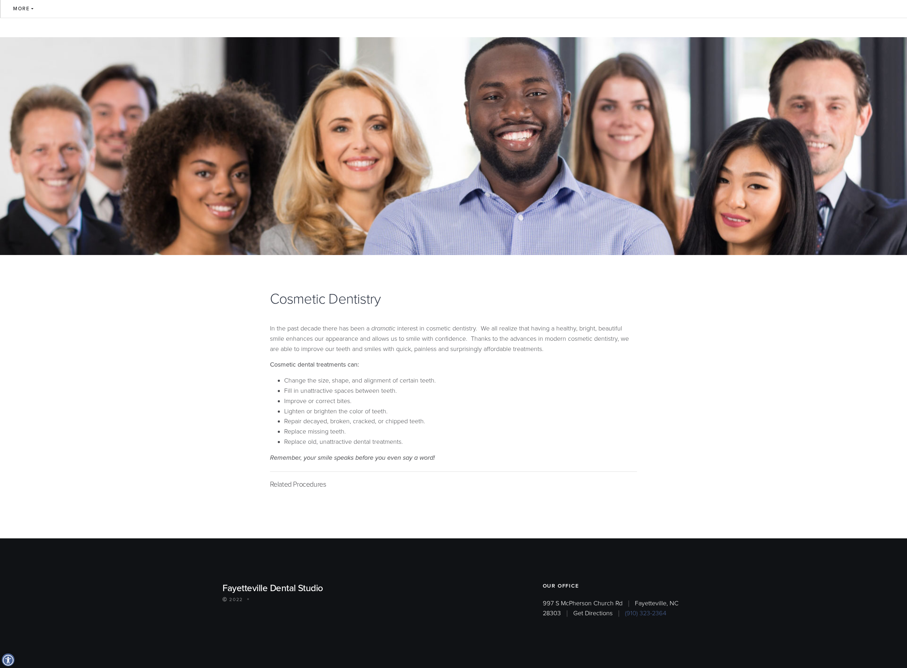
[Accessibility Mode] (8, 659)
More (21, 9)
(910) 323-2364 (645, 613)
